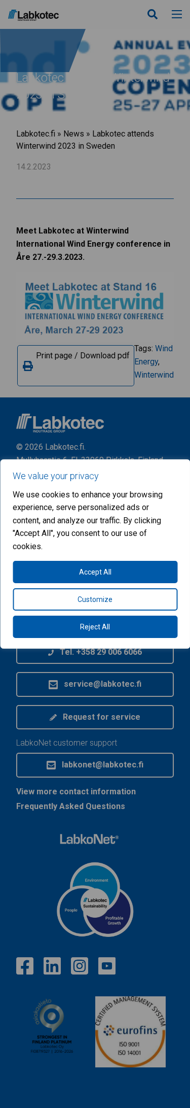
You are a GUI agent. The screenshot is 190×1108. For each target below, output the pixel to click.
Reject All (95, 627)
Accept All (95, 572)
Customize (95, 599)
